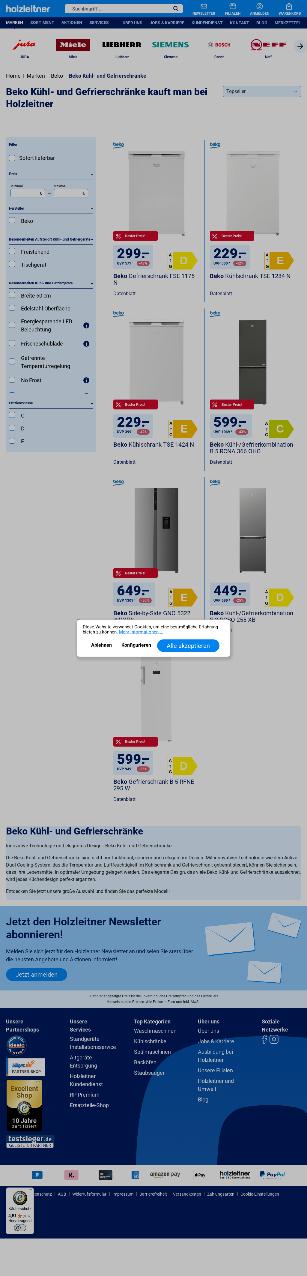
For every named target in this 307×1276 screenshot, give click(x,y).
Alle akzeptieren (188, 645)
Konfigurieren (136, 645)
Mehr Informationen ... (141, 632)
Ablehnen (101, 645)
